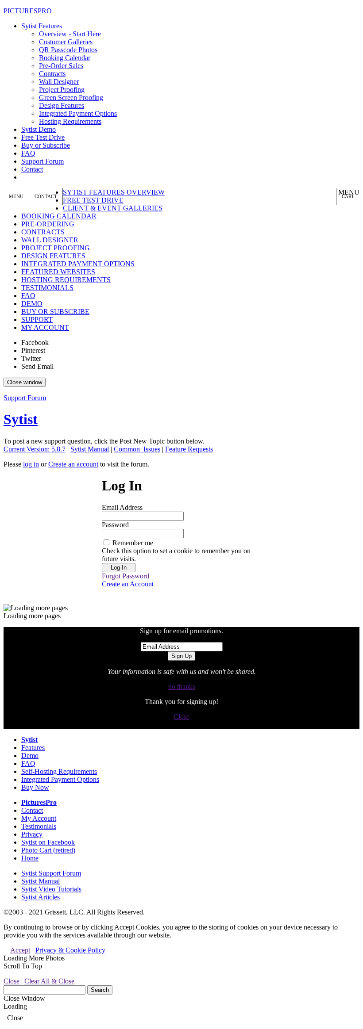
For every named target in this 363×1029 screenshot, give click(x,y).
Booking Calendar (64, 57)
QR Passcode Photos (68, 50)
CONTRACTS (43, 232)
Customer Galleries (66, 42)
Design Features (61, 105)
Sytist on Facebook (48, 842)
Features (33, 747)
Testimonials (38, 826)
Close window (24, 382)
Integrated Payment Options (78, 113)
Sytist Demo (38, 129)
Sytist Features (41, 26)
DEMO (31, 303)
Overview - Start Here (70, 34)
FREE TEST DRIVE (93, 200)
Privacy (31, 834)
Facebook (35, 342)
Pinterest (33, 350)
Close (181, 716)
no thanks (181, 686)
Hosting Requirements (70, 121)
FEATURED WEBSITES (58, 271)
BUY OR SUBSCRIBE (55, 311)
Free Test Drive (43, 137)
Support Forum (42, 161)
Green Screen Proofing (71, 97)
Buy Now (35, 787)
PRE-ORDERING (47, 224)
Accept (20, 950)
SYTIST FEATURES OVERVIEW (114, 192)
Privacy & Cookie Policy (70, 950)
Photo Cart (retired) (48, 850)
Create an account (73, 464)
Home (30, 858)
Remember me (132, 543)
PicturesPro (39, 802)
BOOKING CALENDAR (59, 216)
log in (31, 464)
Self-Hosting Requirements (59, 771)
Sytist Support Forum (51, 873)
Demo (30, 755)
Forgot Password (125, 576)
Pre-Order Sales (61, 65)
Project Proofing (62, 89)
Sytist (21, 419)
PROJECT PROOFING (55, 248)
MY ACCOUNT (45, 327)
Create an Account (128, 584)
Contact (32, 169)
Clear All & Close (49, 981)
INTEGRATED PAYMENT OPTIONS (78, 264)
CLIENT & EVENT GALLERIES (112, 208)
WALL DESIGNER (49, 240)
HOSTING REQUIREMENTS (66, 279)
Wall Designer (59, 81)
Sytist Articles (40, 897)
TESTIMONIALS (47, 287)
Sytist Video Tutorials (51, 889)
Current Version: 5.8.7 (35, 449)
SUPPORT (37, 319)
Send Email (37, 366)
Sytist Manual (89, 449)
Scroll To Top (23, 966)
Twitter (31, 358)
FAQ (28, 153)
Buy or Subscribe (45, 145)
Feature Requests (189, 449)
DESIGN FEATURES (53, 256)
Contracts (52, 73)
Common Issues (137, 449)
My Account (38, 818)
